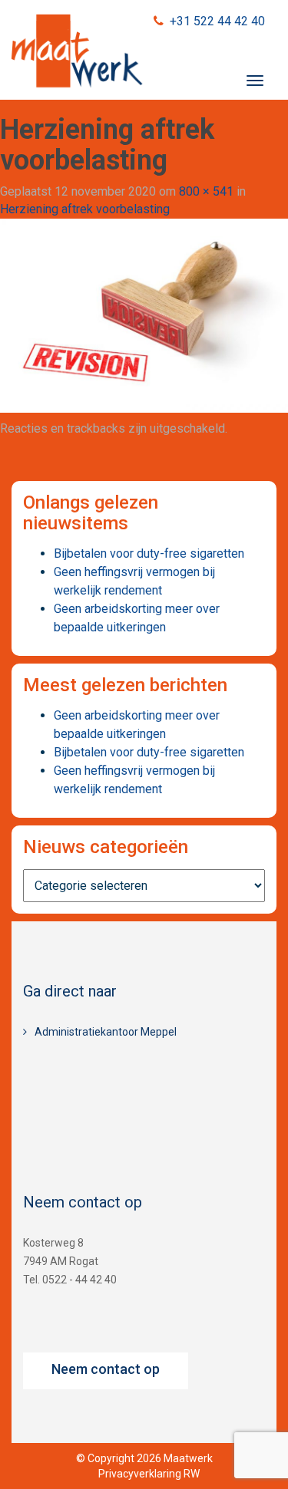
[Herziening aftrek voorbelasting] (144, 315)
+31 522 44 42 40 (217, 21)
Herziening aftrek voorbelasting (85, 209)
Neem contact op (105, 1369)
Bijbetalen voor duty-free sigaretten (149, 553)
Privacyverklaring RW (149, 1474)
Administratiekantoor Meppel (106, 1032)
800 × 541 (206, 191)
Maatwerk (77, 53)
